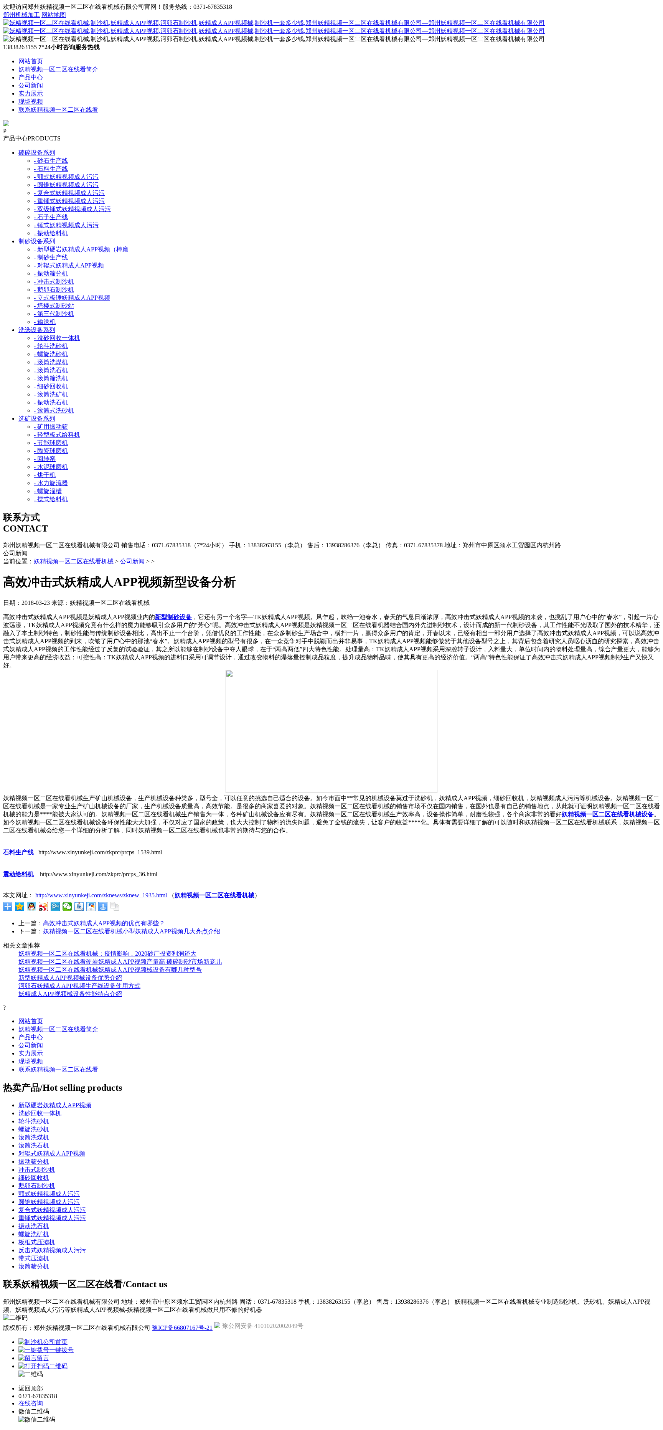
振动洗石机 (33, 1226)
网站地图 (53, 15)
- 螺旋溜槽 (48, 491)
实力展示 (30, 93)
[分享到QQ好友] (31, 906)
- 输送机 (45, 322)
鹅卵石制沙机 (36, 1185)
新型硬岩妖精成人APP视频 (54, 1105)
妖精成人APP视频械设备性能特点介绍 (70, 994)
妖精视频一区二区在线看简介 (58, 69)
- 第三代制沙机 (54, 313)
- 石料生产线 (51, 168)
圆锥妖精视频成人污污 (49, 1202)
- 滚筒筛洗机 (51, 378)
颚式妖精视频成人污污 (49, 1194)
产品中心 (30, 77)
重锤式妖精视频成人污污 (52, 1218)
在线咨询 (30, 1403)
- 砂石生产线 (51, 160)
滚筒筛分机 (33, 1266)
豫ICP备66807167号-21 (182, 1327)
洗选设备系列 (36, 330)
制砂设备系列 (36, 241)
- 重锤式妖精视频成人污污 (69, 201)
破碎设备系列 (36, 152)
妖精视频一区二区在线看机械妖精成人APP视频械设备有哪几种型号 (110, 969)
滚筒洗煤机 (33, 1137)
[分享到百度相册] (91, 906)
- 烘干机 (45, 475)
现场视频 (30, 101)
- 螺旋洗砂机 (51, 354)
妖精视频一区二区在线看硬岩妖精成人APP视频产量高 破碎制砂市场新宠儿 (120, 961)
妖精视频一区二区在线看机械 (74, 561)
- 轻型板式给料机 (57, 434)
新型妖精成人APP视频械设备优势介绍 (70, 977)
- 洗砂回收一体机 (57, 338)
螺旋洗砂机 (33, 1129)
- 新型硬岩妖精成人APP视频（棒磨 (81, 249)
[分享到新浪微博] (43, 906)
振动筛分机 (33, 1161)
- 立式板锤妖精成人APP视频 (72, 297)
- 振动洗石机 (51, 402)
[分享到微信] (67, 906)
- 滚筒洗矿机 (51, 394)
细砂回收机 (33, 1177)
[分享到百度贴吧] (79, 906)
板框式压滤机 (36, 1242)
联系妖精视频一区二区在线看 (58, 109)
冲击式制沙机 (36, 1169)
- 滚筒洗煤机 (51, 362)
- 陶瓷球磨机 (51, 450)
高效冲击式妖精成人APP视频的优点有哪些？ (104, 923)
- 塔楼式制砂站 (54, 305)
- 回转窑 (45, 459)
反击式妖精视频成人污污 (52, 1250)
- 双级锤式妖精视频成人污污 (72, 209)
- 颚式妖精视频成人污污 (66, 176)
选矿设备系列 (36, 418)
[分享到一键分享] (103, 906)
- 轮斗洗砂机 (51, 346)
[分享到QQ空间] (20, 906)
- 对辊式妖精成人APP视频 (69, 265)
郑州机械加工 (21, 15)
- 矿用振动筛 (51, 426)
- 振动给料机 (51, 233)
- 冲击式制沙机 (54, 281)
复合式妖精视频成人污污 (52, 1210)
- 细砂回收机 (51, 386)
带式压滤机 (33, 1258)
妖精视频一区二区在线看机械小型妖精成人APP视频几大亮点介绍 (131, 931)
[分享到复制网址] (115, 906)
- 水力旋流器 (51, 483)
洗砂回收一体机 (39, 1113)
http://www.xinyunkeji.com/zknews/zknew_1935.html (101, 895)
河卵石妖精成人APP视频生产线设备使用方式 (79, 986)
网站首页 (30, 61)
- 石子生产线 (51, 217)
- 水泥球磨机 (51, 467)
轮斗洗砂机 (33, 1121)
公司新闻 (30, 85)
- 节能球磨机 (51, 442)
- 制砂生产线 (51, 257)
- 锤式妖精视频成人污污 (66, 225)
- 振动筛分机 (51, 273)
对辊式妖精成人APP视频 (51, 1153)
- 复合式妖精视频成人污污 (69, 193)
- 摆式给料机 (51, 499)
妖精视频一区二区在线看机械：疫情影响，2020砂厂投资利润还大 (107, 953)
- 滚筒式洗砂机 (54, 410)
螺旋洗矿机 (33, 1234)
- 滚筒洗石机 (51, 370)
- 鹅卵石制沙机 (54, 289)
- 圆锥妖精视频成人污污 (66, 185)
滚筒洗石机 (33, 1145)
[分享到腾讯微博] (55, 906)
